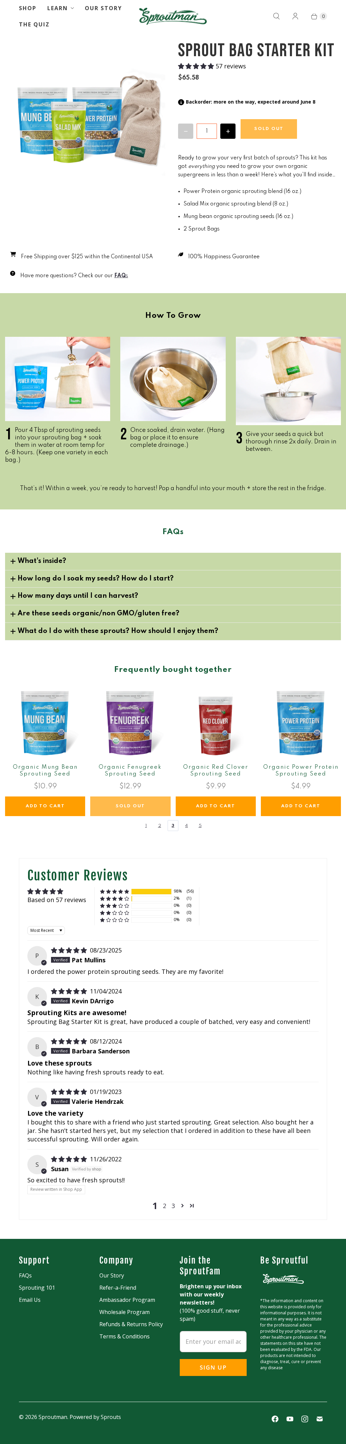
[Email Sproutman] (319, 1419)
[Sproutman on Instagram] (304, 1419)
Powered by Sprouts (95, 1417)
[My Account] (295, 16)
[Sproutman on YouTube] (289, 1419)
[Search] (276, 16)
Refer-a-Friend (117, 1287)
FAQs (25, 1275)
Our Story (103, 8)
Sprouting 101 (37, 1287)
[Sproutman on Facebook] (275, 1419)
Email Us (30, 1300)
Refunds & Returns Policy (131, 1324)
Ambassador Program (127, 1300)
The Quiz (34, 24)
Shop (27, 8)
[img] (70, 950)
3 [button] (173, 1206)
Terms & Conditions (124, 1336)
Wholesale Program (124, 1312)
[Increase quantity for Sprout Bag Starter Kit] (228, 131)
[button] (197, 66)
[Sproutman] (173, 16)
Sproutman (53, 1417)
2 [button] (164, 1206)
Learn (57, 8)
